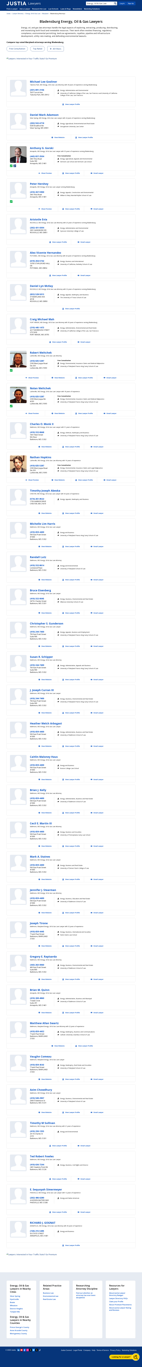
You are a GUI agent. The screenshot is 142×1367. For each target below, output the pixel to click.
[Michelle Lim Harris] (18, 530)
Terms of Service (103, 1350)
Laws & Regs (65, 9)
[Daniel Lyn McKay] (18, 292)
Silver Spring (15, 1296)
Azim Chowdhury (41, 1089)
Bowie (12, 1302)
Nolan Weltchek (40, 388)
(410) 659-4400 (37, 532)
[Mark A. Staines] (18, 863)
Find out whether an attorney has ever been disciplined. (85, 1295)
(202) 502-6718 (37, 123)
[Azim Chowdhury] (18, 1096)
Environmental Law (50, 1296)
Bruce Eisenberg (40, 590)
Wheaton (13, 1305)
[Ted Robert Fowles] (18, 1163)
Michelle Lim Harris (42, 523)
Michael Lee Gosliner (43, 81)
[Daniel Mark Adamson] (18, 121)
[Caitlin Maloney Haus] (18, 763)
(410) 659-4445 (37, 931)
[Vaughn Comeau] (18, 1063)
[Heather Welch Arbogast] (18, 730)
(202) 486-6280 (37, 1197)
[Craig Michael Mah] (18, 325)
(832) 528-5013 (37, 294)
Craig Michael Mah (42, 319)
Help (93, 1350)
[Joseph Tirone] (18, 929)
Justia (8, 13)
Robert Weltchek (41, 352)
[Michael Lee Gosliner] (18, 88)
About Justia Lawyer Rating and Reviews (120, 1309)
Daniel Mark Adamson (44, 115)
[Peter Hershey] (18, 190)
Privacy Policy (115, 1350)
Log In (122, 3)
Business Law (48, 1293)
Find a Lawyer (12, 9)
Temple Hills (15, 1312)
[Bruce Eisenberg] (18, 597)
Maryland (45, 13)
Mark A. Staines (40, 856)
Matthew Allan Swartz (44, 1023)
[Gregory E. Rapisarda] (18, 963)
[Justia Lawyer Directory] (16, 3)
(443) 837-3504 (37, 156)
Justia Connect (66, 1350)
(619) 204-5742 (37, 260)
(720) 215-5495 (37, 1231)
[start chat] (136, 1357)
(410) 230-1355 (37, 1131)
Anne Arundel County (18, 1330)
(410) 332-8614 (37, 565)
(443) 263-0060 (37, 964)
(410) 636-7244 (37, 1164)
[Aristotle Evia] (18, 226)
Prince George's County (19, 1327)
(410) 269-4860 (37, 998)
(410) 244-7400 (37, 631)
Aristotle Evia (38, 219)
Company (87, 1350)
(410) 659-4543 (37, 1064)
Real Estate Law (49, 1299)
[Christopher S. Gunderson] (18, 630)
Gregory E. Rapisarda (43, 956)
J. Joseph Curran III (42, 690)
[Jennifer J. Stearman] (18, 896)
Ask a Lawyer (25, 9)
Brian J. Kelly (38, 790)
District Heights (16, 1308)
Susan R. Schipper (41, 657)
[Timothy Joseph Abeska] (18, 497)
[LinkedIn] (18, 1350)
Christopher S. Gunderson (46, 623)
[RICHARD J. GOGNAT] (18, 1229)
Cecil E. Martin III (41, 823)
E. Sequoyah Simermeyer (46, 1189)
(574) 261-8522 (37, 498)
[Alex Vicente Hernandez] (18, 259)
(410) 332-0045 (37, 598)
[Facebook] (24, 1350)
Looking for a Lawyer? (121, 1357)
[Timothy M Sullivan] (18, 1129)
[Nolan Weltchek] (18, 394)
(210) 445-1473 (37, 327)
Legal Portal (77, 1350)
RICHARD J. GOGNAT (42, 1222)
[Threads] (30, 1350)
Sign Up (131, 3)
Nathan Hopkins (40, 457)
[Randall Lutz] (18, 563)
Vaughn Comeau (40, 1056)
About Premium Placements (120, 1305)
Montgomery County (18, 1333)
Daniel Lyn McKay (41, 286)
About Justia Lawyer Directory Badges (117, 1294)
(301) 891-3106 (37, 89)
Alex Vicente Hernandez (45, 252)
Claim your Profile (116, 1301)
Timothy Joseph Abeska (45, 490)
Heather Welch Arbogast (46, 723)
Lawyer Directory (17, 13)
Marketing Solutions (92, 9)
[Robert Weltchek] (18, 359)
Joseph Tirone (39, 923)
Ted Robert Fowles (42, 1156)
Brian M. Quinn (39, 990)
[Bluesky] (33, 1350)
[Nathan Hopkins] (18, 463)
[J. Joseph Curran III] (18, 696)
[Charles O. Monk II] (18, 430)
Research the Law (39, 9)
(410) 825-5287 (37, 360)
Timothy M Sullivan (42, 1123)
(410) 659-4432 (37, 1031)
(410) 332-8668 (37, 432)
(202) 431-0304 (37, 227)
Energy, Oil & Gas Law (32, 13)
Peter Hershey (39, 184)
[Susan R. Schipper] (18, 663)
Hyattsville (14, 1299)
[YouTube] (21, 1350)
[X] (36, 1350)
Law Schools (53, 9)
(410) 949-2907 (37, 1098)
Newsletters (77, 9)
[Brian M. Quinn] (18, 996)
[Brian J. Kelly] (18, 796)
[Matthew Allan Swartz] (18, 1029)
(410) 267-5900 (37, 192)
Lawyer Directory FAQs (118, 1298)
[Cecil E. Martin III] (18, 830)
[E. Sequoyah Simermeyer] (18, 1196)
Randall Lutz (38, 557)
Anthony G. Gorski (41, 148)
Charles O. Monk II (42, 424)
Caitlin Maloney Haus (44, 756)
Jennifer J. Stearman (43, 890)
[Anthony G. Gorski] (18, 154)
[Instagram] (27, 1350)
